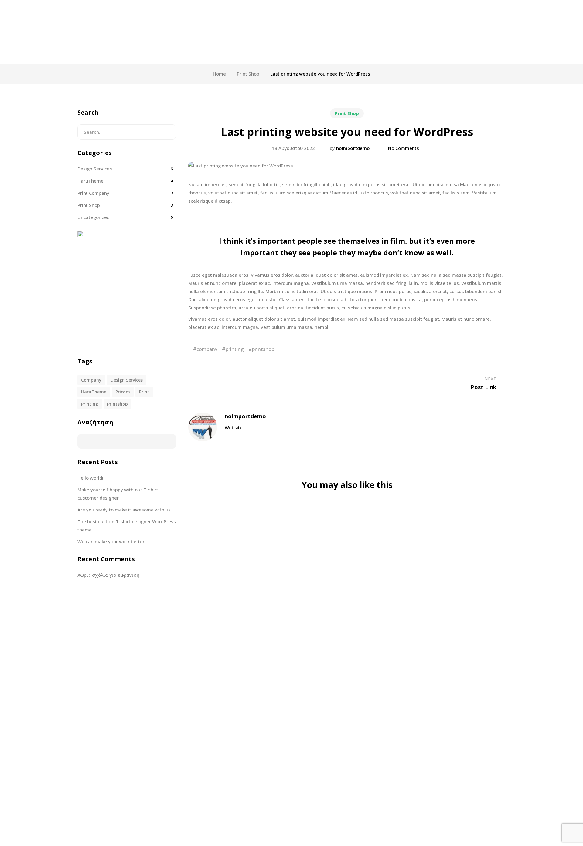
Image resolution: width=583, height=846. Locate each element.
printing (235, 349)
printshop (263, 349)
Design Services (94, 169)
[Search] (167, 132)
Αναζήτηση (95, 422)
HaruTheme (90, 181)
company (206, 349)
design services (127, 380)
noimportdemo (353, 148)
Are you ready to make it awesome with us (124, 510)
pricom (122, 392)
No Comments (403, 148)
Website (234, 427)
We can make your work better (111, 541)
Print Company (93, 193)
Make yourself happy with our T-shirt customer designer (117, 494)
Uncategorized (93, 217)
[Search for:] (127, 132)
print (144, 392)
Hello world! (90, 478)
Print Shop (347, 113)
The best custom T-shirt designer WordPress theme (126, 525)
